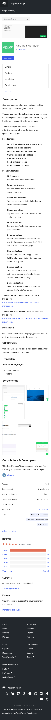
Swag (30, 657)
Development (10, 85)
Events (30, 649)
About (5, 624)
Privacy (5, 637)
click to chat (34, 515)
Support (8, 91)
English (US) (44, 509)
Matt (5, 669)
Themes (30, 628)
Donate (31, 653)
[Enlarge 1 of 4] (21, 388)
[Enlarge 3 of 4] (21, 406)
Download (8, 58)
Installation (9, 79)
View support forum (10, 588)
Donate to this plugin (11, 610)
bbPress (7, 673)
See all (46, 571)
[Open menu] (47, 3)
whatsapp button (42, 520)
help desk (44, 515)
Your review (7, 571)
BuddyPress (8, 677)
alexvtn (22, 49)
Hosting (5, 633)
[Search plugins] (27, 19)
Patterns (30, 637)
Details (8, 67)
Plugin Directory (8, 11)
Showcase (31, 624)
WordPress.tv (9, 657)
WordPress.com (10, 664)
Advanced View (9, 531)
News (4, 628)
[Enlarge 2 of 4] (45, 388)
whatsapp (30, 520)
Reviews (8, 73)
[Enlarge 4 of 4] (45, 424)
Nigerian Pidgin (14, 688)
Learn (4, 644)
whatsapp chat (42, 524)
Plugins (30, 633)
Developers (7, 653)
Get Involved (32, 644)
